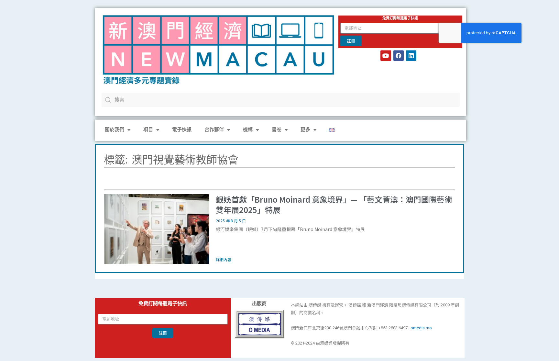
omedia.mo (421, 327)
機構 (248, 130)
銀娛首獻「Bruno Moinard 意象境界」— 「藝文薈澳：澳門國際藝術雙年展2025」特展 (334, 204)
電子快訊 (182, 130)
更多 (305, 130)
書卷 (276, 130)
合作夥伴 (214, 130)
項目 (148, 130)
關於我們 (114, 130)
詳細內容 (223, 259)
